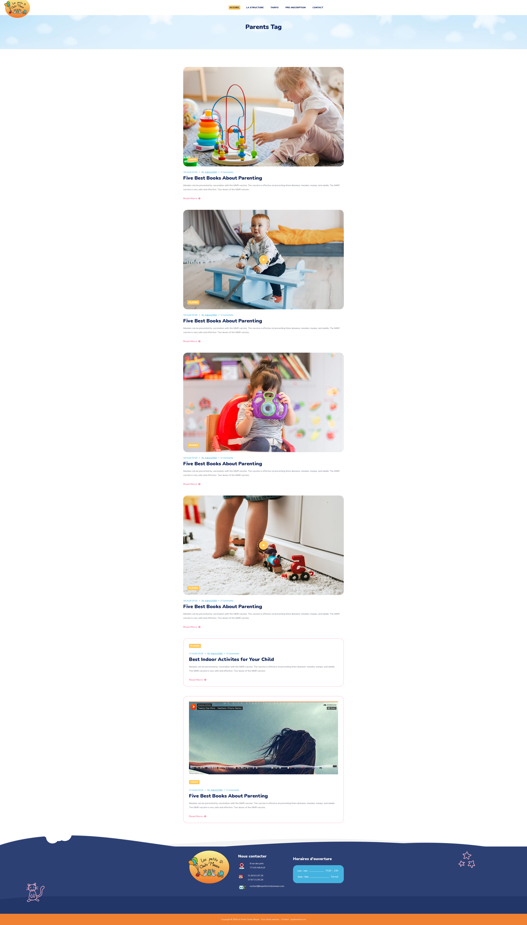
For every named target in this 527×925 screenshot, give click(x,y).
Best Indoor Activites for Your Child (231, 659)
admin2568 (211, 172)
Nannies (193, 445)
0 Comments (227, 172)
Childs (192, 159)
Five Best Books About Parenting (222, 178)
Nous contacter (252, 856)
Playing (193, 302)
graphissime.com (298, 919)
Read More (190, 198)
